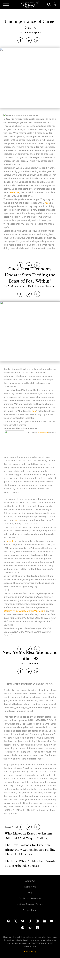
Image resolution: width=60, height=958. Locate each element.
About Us (30, 881)
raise (47, 202)
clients (10, 541)
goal (34, 411)
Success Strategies (46, 286)
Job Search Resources (30, 898)
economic (43, 432)
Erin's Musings (12, 286)
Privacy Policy (30, 910)
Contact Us (30, 886)
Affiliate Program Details (30, 904)
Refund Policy (30, 951)
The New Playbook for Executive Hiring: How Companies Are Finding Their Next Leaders (30, 849)
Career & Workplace (30, 32)
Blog (30, 892)
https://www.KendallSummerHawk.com (24, 610)
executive (14, 192)
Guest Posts (28, 286)
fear (16, 520)
